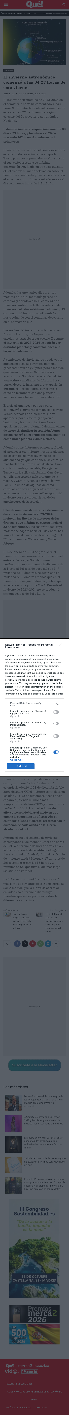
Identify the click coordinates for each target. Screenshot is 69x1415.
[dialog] (34, 708)
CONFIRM (21, 766)
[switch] (56, 712)
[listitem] (34, 704)
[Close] (62, 645)
